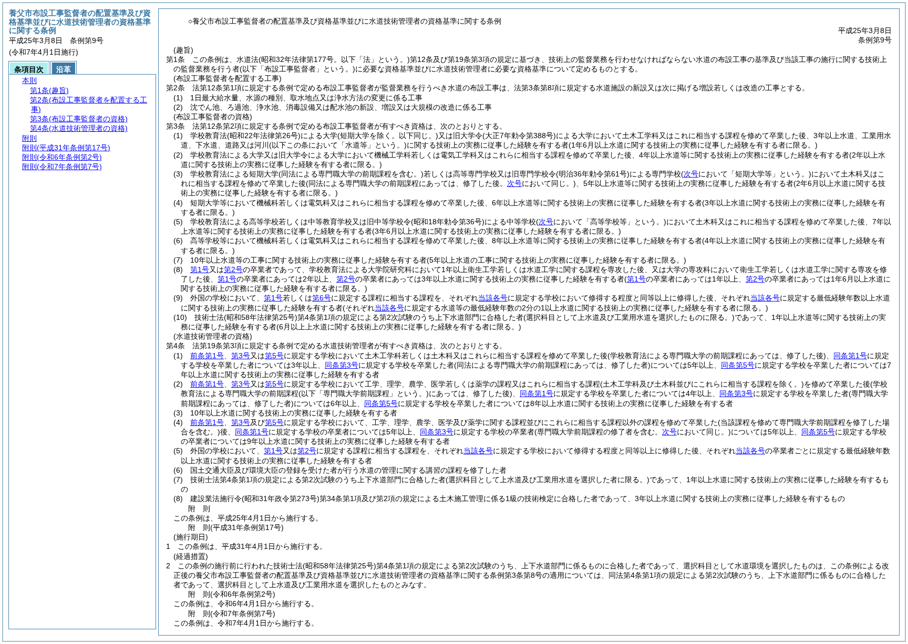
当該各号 (493, 298)
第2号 (233, 269)
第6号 (321, 298)
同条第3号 (341, 365)
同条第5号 (738, 365)
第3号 (240, 355)
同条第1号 (850, 355)
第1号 (199, 269)
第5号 (274, 355)
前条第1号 (207, 355)
